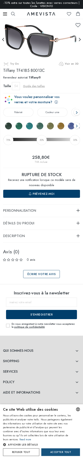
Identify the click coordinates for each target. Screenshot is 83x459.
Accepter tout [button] (60, 452)
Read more (25, 439)
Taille (7, 86)
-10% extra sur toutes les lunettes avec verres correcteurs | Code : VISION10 (41, 4)
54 (16, 86)
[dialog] (41, 431)
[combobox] (78, 409)
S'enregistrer (41, 315)
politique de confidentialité (29, 327)
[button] (37, 445)
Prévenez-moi (43, 194)
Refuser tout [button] (21, 452)
